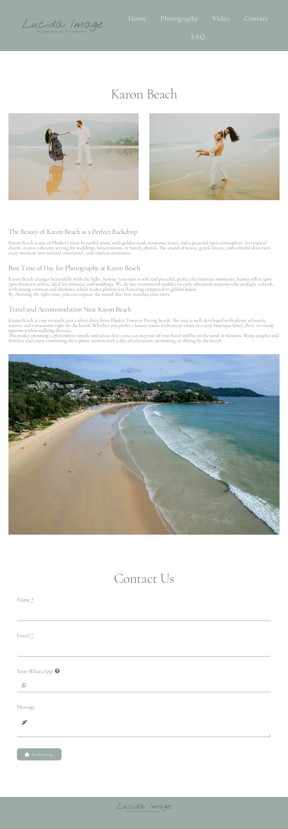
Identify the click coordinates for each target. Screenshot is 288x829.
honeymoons (109, 248)
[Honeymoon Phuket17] (214, 116)
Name (25, 600)
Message (26, 707)
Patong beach (157, 320)
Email (25, 635)
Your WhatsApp (35, 671)
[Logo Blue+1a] (63, 18)
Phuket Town (124, 320)
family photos (143, 248)
